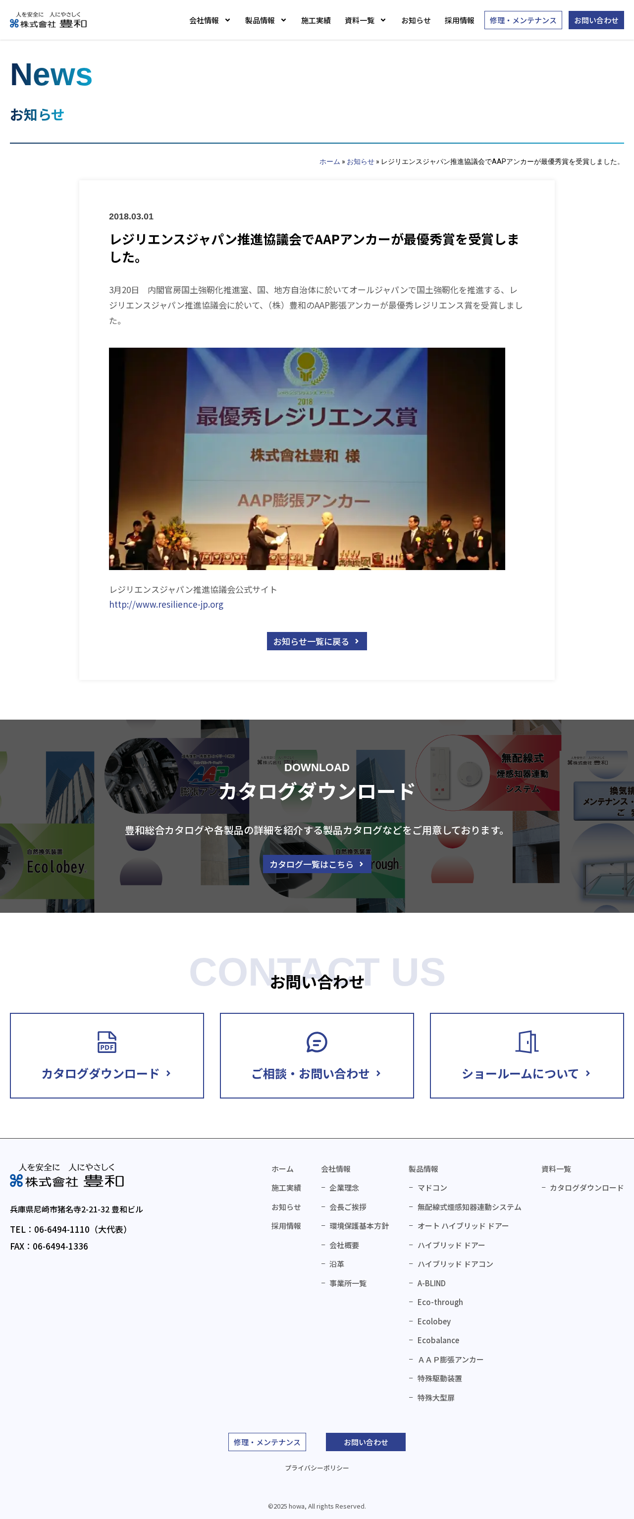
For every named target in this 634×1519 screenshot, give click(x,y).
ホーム (329, 161)
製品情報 (260, 20)
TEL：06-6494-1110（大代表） (71, 1229)
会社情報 (204, 20)
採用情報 (460, 20)
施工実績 (316, 20)
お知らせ (416, 20)
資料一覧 (359, 20)
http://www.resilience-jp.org (166, 604)
